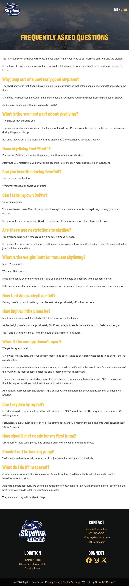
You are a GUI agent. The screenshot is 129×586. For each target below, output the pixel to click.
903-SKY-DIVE (96, 533)
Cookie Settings (71, 582)
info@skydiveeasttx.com (96, 537)
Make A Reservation (96, 529)
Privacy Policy (53, 582)
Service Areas (32, 568)
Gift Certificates (96, 542)
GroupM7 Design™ (105, 582)
